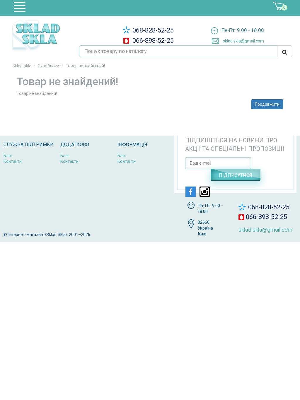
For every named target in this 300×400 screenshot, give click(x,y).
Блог (8, 155)
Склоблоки (48, 66)
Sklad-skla (21, 66)
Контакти (13, 161)
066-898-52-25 (152, 40)
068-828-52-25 (152, 30)
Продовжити (267, 104)
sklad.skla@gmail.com (243, 41)
